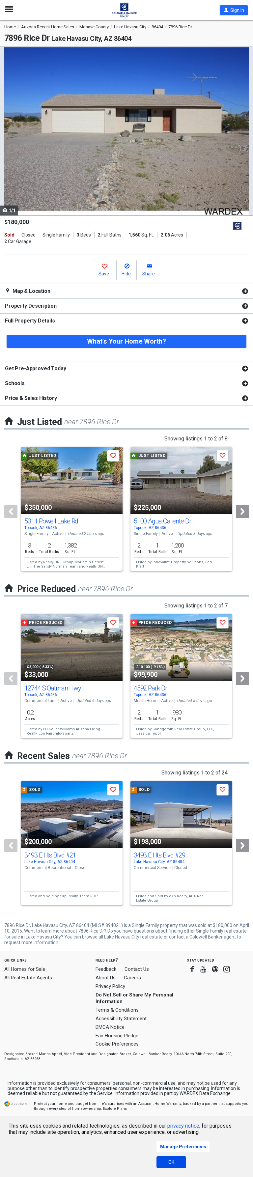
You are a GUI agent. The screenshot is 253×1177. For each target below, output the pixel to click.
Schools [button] (15, 383)
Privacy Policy (110, 986)
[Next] (242, 511)
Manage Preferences (183, 1146)
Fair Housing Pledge (117, 1036)
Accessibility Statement (121, 1019)
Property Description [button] (31, 306)
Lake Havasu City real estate (133, 936)
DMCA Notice (110, 1027)
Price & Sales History (31, 398)
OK (171, 1162)
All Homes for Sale (24, 969)
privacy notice (183, 1126)
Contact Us (137, 969)
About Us (106, 978)
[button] (234, 10)
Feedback (106, 969)
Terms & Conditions (117, 1010)
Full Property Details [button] (30, 321)
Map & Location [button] (30, 291)
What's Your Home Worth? (126, 341)
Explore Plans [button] (115, 1109)
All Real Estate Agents (28, 978)
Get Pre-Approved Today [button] (35, 368)
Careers (132, 978)
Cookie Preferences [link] (117, 1044)
